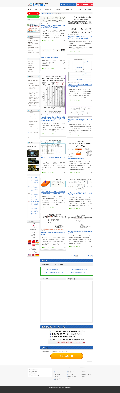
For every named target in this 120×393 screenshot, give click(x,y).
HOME (44, 13)
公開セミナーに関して (32, 114)
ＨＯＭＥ (56, 371)
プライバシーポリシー (86, 372)
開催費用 (78, 9)
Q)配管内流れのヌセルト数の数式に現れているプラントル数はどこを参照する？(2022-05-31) (33, 81)
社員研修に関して (32, 116)
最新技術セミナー (71, 371)
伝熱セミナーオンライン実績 (33, 129)
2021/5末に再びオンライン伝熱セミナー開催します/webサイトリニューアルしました (34, 196)
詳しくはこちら (31, 149)
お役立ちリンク (84, 376)
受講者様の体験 (68, 9)
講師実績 (58, 9)
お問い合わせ (30, 71)
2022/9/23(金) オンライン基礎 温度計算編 (33, 43)
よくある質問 (88, 9)
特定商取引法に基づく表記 (87, 374)
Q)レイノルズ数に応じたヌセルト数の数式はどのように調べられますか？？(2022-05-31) (33, 88)
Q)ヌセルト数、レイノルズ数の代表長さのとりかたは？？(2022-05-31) (33, 94)
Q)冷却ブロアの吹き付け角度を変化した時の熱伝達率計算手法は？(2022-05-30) (33, 99)
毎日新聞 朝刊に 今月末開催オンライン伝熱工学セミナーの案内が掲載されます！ (35, 180)
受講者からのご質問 (72, 376)
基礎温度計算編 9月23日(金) (80, 269)
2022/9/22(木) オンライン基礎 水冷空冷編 (33, 39)
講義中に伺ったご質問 (32, 118)
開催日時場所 (48, 9)
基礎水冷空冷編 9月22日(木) (55, 269)
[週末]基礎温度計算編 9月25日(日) (80, 272)
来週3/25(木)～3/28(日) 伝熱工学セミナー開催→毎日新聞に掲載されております (35, 211)
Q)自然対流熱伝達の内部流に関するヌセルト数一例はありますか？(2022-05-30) (33, 104)
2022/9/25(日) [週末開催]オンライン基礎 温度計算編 (33, 52)
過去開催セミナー (31, 126)
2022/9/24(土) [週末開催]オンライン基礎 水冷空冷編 (33, 47)
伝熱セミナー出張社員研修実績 (33, 137)
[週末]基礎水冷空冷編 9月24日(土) (55, 272)
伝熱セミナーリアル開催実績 (33, 133)
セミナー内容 (38, 9)
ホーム (29, 9)
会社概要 (83, 371)
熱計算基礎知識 (31, 124)
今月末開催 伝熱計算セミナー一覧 (33, 122)
